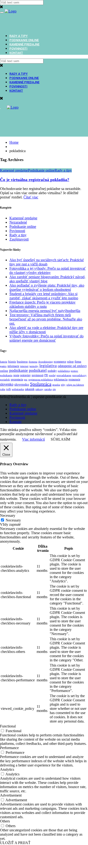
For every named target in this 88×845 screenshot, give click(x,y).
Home (14, 142)
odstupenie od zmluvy (72, 366)
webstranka (18, 389)
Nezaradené (18, 222)
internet (24, 366)
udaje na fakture (75, 384)
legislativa (48, 365)
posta (16, 375)
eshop (70, 361)
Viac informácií (33, 439)
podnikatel (38, 370)
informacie (13, 366)
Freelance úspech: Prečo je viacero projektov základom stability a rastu (42, 304)
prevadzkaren (64, 375)
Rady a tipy (18, 36)
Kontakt (16, 53)
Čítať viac (30, 197)
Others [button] (5, 821)
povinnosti (37, 375)
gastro (3, 366)
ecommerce (60, 361)
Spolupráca (40, 384)
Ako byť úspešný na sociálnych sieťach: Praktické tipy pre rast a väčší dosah (46, 262)
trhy (63, 384)
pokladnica (64, 371)
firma (78, 361)
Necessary (13, 520)
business (22, 361)
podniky (52, 370)
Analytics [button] (7, 769)
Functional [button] (8, 726)
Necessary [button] (7, 515)
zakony (39, 389)
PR (46, 375)
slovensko (21, 384)
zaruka (48, 389)
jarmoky (33, 366)
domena (33, 361)
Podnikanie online (24, 40)
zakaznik (29, 389)
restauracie (74, 379)
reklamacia (61, 379)
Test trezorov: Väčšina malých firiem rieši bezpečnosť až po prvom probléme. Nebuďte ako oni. (45, 319)
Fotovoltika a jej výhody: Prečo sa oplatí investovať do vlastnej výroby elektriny (47, 270)
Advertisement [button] (11, 795)
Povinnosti (18, 48)
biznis (12, 361)
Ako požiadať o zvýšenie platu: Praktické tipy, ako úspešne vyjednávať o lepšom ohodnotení (46, 287)
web (8, 389)
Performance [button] (9, 748)
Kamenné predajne (24, 44)
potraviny (25, 375)
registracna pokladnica (40, 379)
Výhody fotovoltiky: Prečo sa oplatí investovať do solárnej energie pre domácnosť (46, 338)
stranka (56, 384)
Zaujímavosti (19, 239)
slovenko (6, 384)
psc (25, 379)
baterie (3, 361)
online (4, 370)
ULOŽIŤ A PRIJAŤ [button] (15, 843)
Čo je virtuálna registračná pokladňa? (34, 179)
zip (54, 389)
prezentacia (17, 379)
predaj (52, 375)
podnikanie (18, 370)
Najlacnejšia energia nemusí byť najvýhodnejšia (44, 311)
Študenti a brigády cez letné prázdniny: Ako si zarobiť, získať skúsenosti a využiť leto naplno (43, 296)
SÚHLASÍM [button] (60, 439)
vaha (2, 389)
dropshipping (45, 361)
